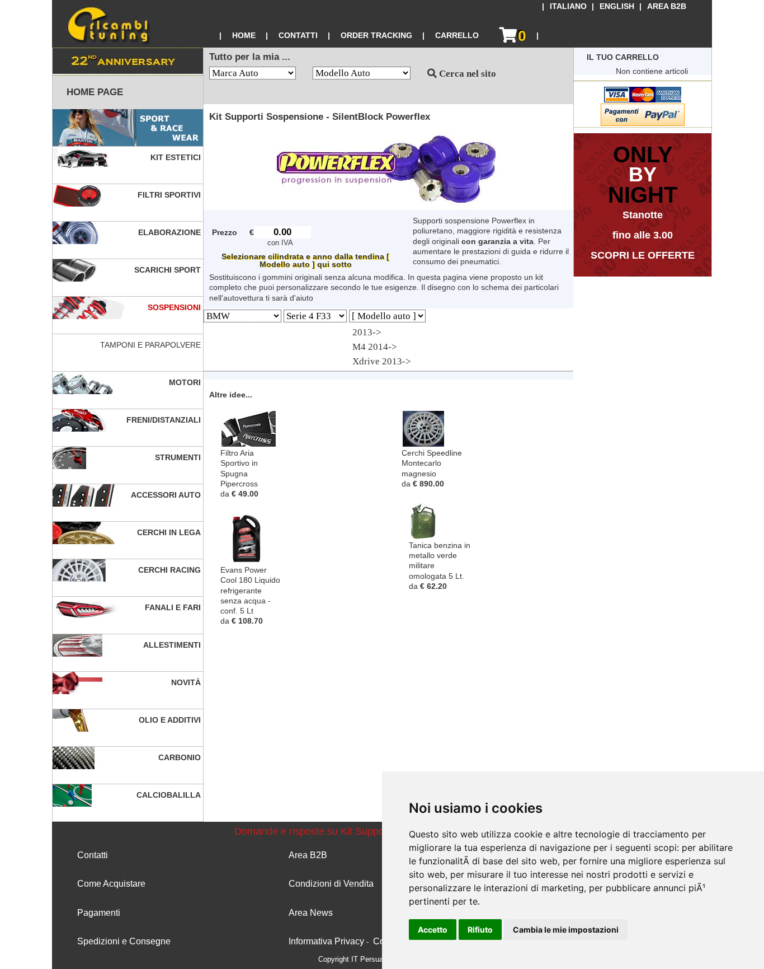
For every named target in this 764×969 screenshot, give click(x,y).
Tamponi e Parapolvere (151, 344)
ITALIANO (568, 6)
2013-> (366, 332)
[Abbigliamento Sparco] (128, 128)
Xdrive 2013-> (381, 361)
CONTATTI (298, 35)
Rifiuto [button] (480, 929)
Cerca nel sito (466, 73)
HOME (244, 35)
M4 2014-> (374, 346)
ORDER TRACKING (376, 35)
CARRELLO (457, 35)
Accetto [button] (432, 929)
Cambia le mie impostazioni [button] (566, 929)
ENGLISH (617, 6)
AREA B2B (666, 6)
